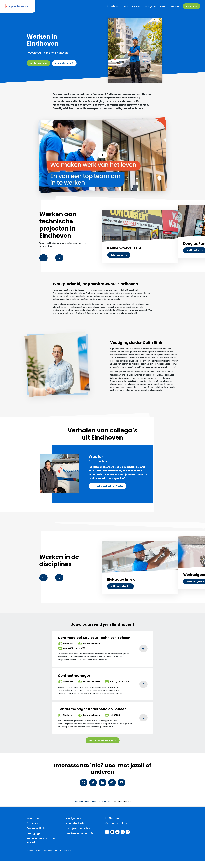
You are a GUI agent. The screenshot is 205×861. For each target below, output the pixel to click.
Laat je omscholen (78, 828)
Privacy (38, 850)
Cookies (30, 850)
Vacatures (191, 6)
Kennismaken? (65, 63)
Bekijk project (120, 255)
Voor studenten (76, 823)
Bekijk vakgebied (119, 586)
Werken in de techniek (80, 833)
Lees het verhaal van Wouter (108, 486)
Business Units (36, 828)
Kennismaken (117, 823)
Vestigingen (34, 833)
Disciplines (33, 823)
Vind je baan (74, 818)
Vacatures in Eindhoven (101, 740)
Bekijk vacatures (38, 63)
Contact (114, 818)
